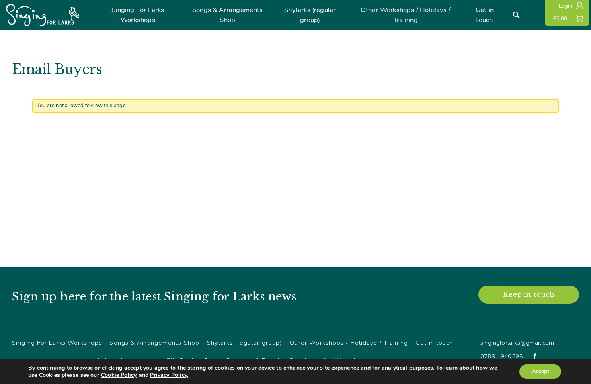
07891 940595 (501, 356)
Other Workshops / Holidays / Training (406, 15)
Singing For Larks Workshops (137, 15)
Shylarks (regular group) (310, 15)
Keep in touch (528, 294)
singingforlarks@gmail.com (517, 343)
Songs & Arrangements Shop (227, 15)
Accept (540, 371)
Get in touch (485, 15)
